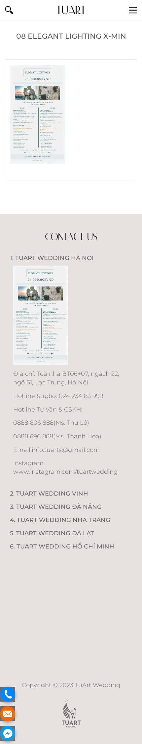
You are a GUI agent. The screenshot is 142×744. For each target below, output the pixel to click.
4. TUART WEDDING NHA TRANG (60, 520)
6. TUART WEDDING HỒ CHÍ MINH (62, 546)
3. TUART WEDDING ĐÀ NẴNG (56, 506)
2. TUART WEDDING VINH (49, 493)
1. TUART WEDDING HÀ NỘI (52, 258)
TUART (71, 10)
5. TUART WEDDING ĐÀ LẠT (52, 533)
